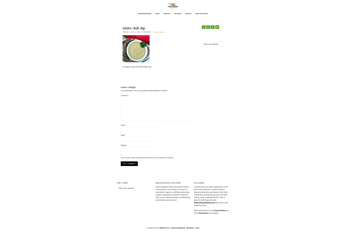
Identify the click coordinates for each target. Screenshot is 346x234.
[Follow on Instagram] (208, 27)
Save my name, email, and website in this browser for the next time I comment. (147, 158)
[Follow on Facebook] (213, 27)
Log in (197, 228)
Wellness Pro (164, 228)
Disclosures (203, 213)
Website (123, 145)
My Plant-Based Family (173, 5)
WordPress (190, 228)
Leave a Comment (159, 32)
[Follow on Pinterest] (204, 27)
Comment (124, 95)
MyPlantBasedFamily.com (204, 203)
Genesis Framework (178, 228)
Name (123, 125)
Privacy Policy (219, 210)
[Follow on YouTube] (217, 27)
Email (123, 135)
